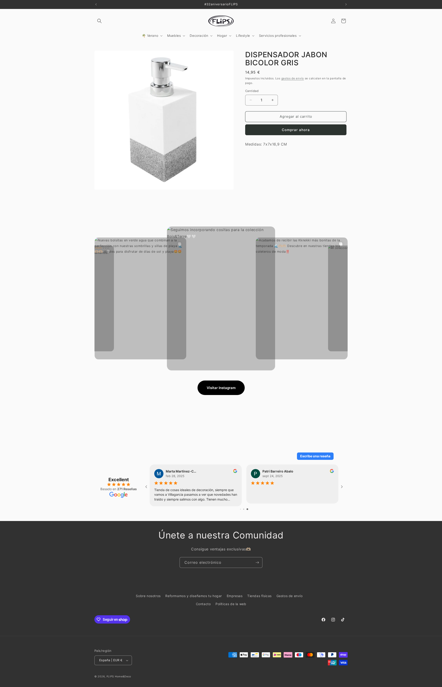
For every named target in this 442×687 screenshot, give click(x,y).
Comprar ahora (296, 130)
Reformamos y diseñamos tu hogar (193, 596)
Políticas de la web (230, 604)
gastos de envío (292, 78)
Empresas (235, 596)
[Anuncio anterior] (96, 4)
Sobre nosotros (148, 596)
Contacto (203, 604)
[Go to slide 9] (243, 509)
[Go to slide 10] (247, 509)
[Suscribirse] (257, 562)
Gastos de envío (289, 596)
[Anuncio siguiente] (346, 4)
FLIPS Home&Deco (119, 676)
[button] (99, 21)
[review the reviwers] (332, 472)
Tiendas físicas (259, 596)
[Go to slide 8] (240, 509)
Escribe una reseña (315, 456)
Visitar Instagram (221, 388)
